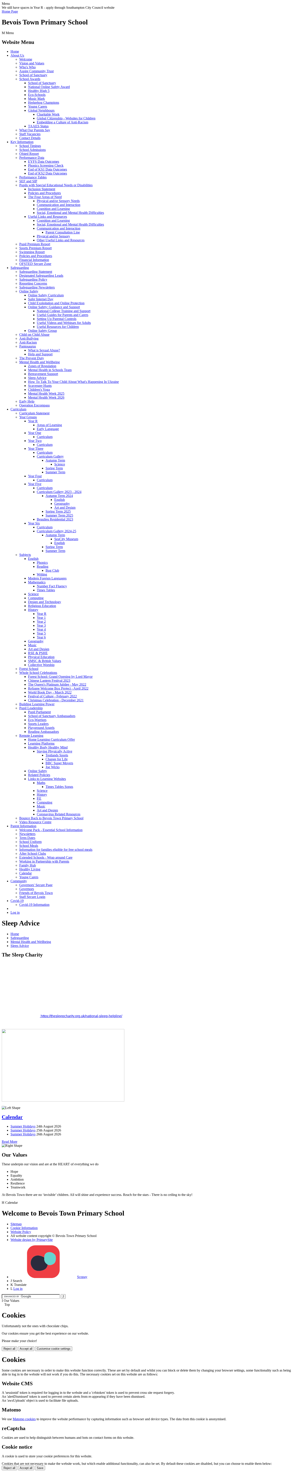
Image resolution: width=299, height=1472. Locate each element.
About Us (17, 55)
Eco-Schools (37, 95)
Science (59, 464)
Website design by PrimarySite (32, 1240)
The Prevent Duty (31, 358)
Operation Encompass (34, 405)
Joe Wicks (53, 767)
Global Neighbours (41, 110)
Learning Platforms (41, 743)
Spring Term (54, 468)
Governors (26, 889)
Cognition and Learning (53, 209)
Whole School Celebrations (38, 673)
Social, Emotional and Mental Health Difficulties (70, 212)
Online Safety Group (42, 330)
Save (40, 1468)
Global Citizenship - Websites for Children (66, 118)
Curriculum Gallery (50, 456)
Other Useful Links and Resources (60, 240)
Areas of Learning (49, 425)
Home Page (10, 11)
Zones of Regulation (42, 366)
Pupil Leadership (31, 708)
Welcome (25, 59)
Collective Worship (41, 665)
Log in (15, 912)
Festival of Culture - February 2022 (52, 696)
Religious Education (42, 606)
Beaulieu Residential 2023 (55, 519)
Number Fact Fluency (52, 586)
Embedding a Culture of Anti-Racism (62, 122)
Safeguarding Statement (35, 271)
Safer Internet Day (40, 299)
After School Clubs (32, 853)
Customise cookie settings (53, 1348)
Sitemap (16, 1224)
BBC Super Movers (59, 763)
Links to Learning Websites (47, 779)
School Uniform (30, 842)
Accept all (26, 1348)
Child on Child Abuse (34, 334)
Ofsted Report (29, 154)
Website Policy (21, 1232)
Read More (9, 1141)
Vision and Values (31, 63)
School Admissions (32, 150)
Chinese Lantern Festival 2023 (49, 680)
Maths (41, 783)
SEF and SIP (28, 181)
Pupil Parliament (39, 712)
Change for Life (57, 759)
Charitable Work (48, 114)
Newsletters (27, 834)
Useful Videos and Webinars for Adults (64, 323)
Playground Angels (41, 728)
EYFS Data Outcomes (43, 161)
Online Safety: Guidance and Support (54, 307)
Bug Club (52, 570)
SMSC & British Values (44, 661)
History (33, 610)
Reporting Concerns (33, 283)
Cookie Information (24, 1228)
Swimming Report (32, 252)
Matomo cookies (24, 1419)
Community (19, 881)
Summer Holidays (23, 1126)
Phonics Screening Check (45, 165)
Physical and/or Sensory (53, 236)
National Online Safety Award (49, 87)
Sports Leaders (38, 724)
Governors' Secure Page (36, 885)
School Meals (28, 846)
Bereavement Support (43, 374)
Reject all (9, 1348)
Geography (62, 503)
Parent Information (23, 826)
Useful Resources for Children (58, 327)
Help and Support (40, 354)
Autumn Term (55, 460)
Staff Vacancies (29, 134)
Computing (36, 598)
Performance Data (31, 157)
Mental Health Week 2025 (46, 393)
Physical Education (41, 657)
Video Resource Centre (35, 822)
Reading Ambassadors (43, 731)
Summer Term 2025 (59, 515)
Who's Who (27, 67)
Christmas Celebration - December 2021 (56, 700)
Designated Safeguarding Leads (41, 275)
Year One (34, 433)
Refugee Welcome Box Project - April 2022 (58, 688)
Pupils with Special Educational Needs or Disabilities (56, 185)
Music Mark (36, 98)
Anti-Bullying (29, 338)
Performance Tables (33, 177)
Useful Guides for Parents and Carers (62, 315)
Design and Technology (44, 602)
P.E (39, 798)
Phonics (42, 562)
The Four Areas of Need (45, 197)
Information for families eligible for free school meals (55, 849)
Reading (42, 566)
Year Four (35, 476)
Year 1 (41, 617)
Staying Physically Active (54, 751)
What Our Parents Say (34, 130)
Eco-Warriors (37, 720)
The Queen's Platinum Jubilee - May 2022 (57, 684)
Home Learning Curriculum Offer (51, 739)
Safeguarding (20, 268)
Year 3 (41, 625)
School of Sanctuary (33, 75)
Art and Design (65, 507)
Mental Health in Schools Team (50, 370)
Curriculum (18, 409)
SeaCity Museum (66, 539)
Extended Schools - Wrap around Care (45, 857)
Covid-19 (17, 901)
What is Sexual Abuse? (44, 350)
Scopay (82, 1277)
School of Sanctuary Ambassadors (51, 716)
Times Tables (46, 590)
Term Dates (27, 838)
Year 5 (41, 633)
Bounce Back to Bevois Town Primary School (51, 818)
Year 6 (41, 637)
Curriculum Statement (34, 413)
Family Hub (27, 865)
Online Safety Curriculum (46, 295)
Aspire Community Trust (36, 71)
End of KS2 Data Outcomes (47, 173)
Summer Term (55, 472)
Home (15, 51)
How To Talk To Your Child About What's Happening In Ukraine (73, 382)
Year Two (35, 441)
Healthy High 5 (38, 91)
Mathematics (37, 582)
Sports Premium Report (35, 248)
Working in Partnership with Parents (44, 861)
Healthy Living (29, 869)
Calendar (25, 873)
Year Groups (28, 417)
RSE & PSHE (38, 653)
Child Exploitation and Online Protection (56, 303)
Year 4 (41, 629)
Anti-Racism (28, 342)
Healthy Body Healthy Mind (48, 747)
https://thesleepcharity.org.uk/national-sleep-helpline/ (81, 1016)
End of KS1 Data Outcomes (47, 169)
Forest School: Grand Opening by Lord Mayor (60, 676)
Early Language (48, 429)
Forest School (28, 669)
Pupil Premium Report (34, 244)
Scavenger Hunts (40, 385)
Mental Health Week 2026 (46, 397)
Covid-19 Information (34, 904)
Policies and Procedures (44, 193)
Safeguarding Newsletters (37, 287)
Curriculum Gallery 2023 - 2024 (59, 492)
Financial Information (34, 260)
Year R (33, 421)
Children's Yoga (39, 389)
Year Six (34, 523)
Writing (42, 574)
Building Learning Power (37, 704)
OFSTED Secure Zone (35, 264)
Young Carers (37, 106)
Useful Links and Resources (47, 216)
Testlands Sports (57, 755)
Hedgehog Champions (43, 102)
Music (32, 645)
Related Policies (39, 775)
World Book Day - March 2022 (50, 692)
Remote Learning (31, 735)
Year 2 (41, 621)
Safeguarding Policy (33, 279)
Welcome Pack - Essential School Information (51, 830)
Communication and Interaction (58, 205)
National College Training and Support (63, 311)
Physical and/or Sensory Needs (58, 201)
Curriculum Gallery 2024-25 (56, 531)
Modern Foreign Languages (47, 578)
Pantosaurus (27, 346)
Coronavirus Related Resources (58, 814)
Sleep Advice (37, 378)
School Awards (29, 79)
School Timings (30, 146)
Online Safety (28, 291)
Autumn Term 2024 (59, 496)
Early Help (26, 401)
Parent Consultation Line (63, 232)
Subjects (25, 555)
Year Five (34, 484)
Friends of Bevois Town (36, 893)
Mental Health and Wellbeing (39, 362)
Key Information (22, 142)
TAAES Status (38, 126)
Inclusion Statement (41, 189)
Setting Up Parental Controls (56, 319)
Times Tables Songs (59, 787)
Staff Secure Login (32, 897)
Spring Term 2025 (58, 511)
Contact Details (29, 138)
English (59, 500)
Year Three (35, 448)
